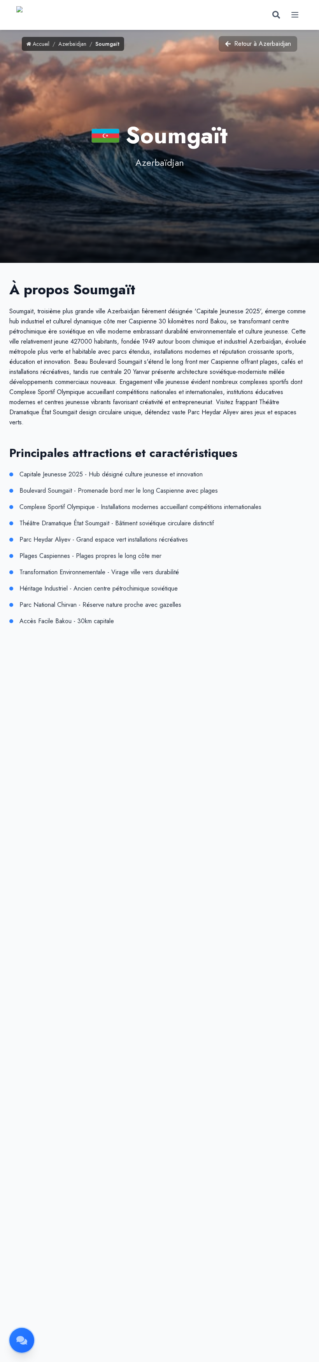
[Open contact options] (21, 1340)
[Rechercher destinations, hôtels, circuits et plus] (276, 15)
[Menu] (295, 15)
